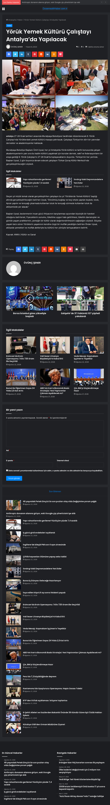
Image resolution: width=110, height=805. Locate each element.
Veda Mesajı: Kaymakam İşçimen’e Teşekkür (86, 357)
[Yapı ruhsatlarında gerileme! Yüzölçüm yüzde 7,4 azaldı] (13, 183)
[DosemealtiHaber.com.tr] (55, 8)
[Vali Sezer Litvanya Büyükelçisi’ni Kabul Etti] (55, 345)
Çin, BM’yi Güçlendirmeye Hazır (86, 389)
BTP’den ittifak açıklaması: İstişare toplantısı (45, 700)
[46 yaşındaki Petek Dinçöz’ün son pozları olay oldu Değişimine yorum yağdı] (13, 505)
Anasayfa (12, 20)
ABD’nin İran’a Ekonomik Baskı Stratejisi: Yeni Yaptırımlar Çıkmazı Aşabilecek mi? (54, 391)
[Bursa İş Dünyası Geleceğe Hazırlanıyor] (13, 584)
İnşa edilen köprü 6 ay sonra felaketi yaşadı (44, 592)
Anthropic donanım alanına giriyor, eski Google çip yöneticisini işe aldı (40, 513)
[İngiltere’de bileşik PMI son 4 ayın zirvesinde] (13, 548)
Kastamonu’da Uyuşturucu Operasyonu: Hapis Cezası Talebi (52, 688)
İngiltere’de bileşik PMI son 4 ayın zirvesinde (44, 544)
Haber (20, 20)
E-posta (10, 460)
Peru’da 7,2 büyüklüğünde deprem (39, 676)
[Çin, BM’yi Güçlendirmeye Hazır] (89, 377)
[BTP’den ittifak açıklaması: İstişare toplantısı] (13, 704)
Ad (8, 450)
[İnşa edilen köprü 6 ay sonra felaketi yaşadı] (13, 596)
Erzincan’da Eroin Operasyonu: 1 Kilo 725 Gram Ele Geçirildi (20, 359)
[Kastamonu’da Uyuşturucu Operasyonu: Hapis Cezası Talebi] (13, 692)
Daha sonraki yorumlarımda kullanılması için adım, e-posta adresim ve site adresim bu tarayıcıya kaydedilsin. (55, 471)
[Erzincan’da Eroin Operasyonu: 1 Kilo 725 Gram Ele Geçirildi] (21, 345)
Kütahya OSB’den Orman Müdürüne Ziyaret (44, 724)
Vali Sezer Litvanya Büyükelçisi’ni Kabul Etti (51, 357)
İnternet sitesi (63, 460)
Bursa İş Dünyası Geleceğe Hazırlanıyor (42, 580)
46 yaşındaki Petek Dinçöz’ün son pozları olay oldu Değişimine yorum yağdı (59, 501)
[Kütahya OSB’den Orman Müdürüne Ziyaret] (13, 728)
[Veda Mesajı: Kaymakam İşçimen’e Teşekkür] (89, 345)
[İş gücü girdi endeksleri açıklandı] (13, 536)
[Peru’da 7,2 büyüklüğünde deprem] (13, 680)
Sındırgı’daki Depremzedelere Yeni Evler (42, 568)
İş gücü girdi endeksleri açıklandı (39, 532)
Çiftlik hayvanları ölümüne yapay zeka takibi (45, 556)
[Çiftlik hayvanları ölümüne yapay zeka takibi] (13, 560)
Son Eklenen (55, 491)
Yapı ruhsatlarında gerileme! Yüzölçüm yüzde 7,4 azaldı (44, 2)
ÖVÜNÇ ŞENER (17, 47)
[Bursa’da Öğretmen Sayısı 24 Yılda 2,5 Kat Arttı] (21, 377)
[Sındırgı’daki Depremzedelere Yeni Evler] (64, 183)
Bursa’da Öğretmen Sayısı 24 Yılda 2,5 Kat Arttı (20, 389)
